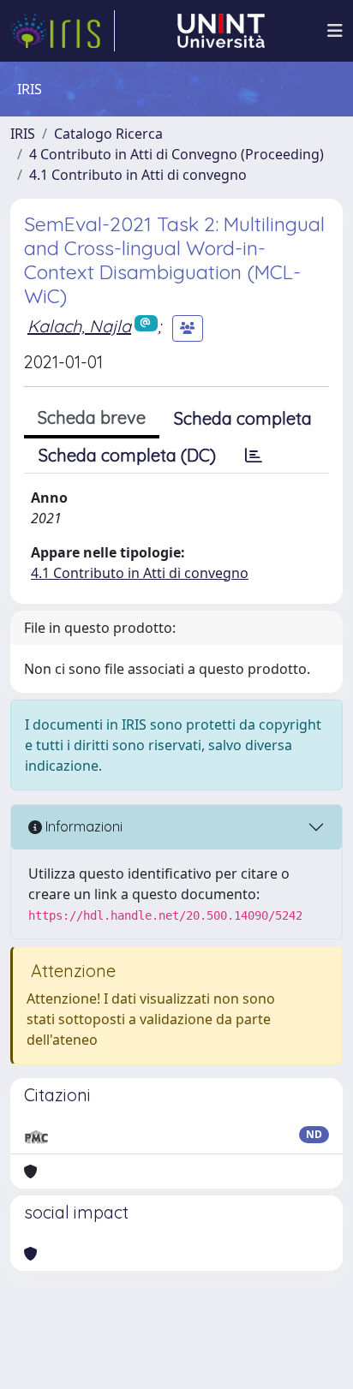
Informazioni (82, 826)
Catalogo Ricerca (108, 133)
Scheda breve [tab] (92, 417)
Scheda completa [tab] (243, 418)
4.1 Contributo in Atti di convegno (138, 174)
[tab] (253, 456)
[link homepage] (62, 30)
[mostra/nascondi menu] (335, 30)
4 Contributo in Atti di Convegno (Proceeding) (176, 154)
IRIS (22, 133)
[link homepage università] (221, 30)
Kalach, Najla (79, 326)
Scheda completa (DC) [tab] (127, 455)
